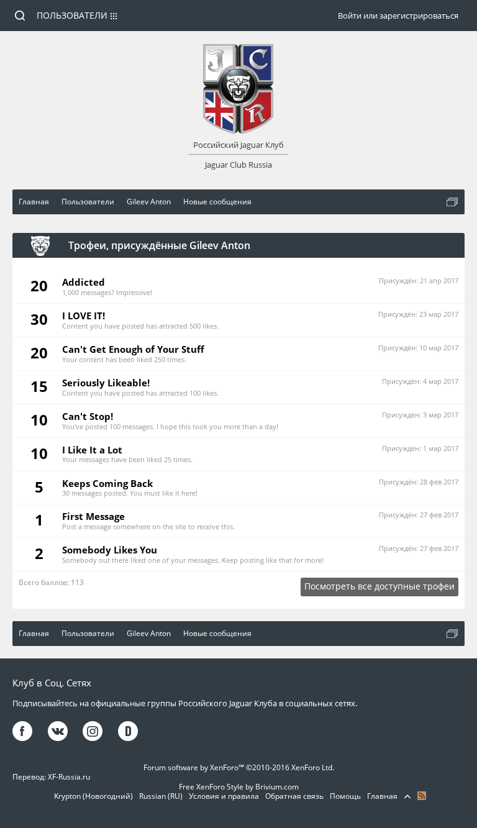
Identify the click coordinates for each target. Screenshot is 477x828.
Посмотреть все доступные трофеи (379, 586)
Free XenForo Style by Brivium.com (239, 786)
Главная (382, 796)
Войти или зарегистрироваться (398, 15)
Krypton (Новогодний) (93, 796)
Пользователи (72, 15)
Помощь (345, 796)
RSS (421, 795)
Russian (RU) (161, 796)
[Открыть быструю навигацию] (452, 202)
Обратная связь (294, 796)
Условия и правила (224, 796)
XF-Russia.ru (69, 776)
